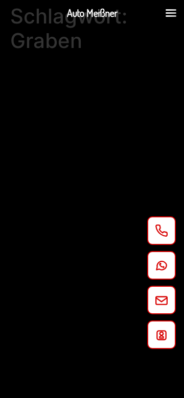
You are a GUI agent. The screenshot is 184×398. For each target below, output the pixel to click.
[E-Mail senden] (161, 300)
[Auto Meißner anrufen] (161, 230)
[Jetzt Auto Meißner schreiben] (161, 265)
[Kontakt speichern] (161, 334)
